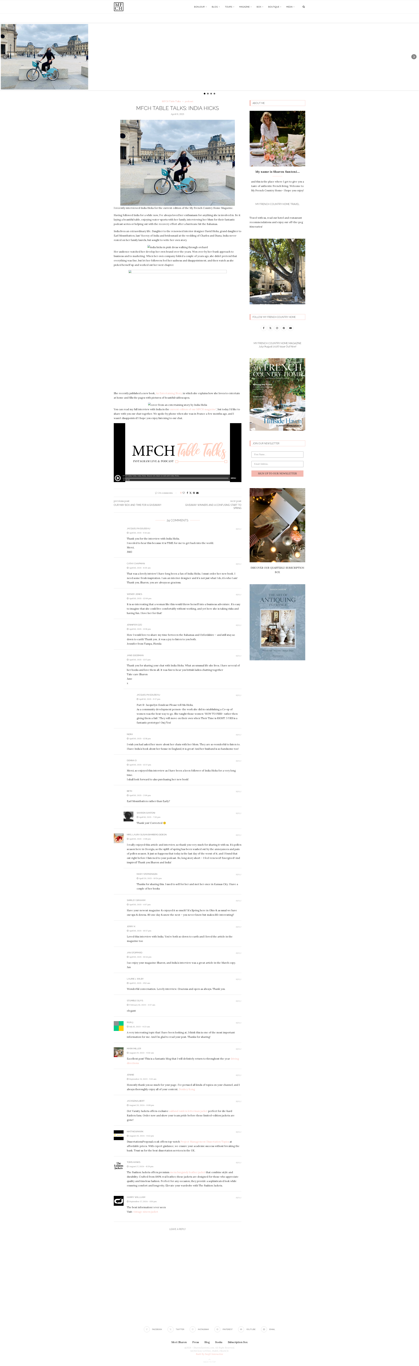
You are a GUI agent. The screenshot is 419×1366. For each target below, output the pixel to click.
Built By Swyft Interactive (209, 1354)
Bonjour (199, 6)
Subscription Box (238, 1342)
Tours (228, 6)
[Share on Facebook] (187, 492)
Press (195, 1342)
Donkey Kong (187, 1089)
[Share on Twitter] (190, 492)
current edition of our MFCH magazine (193, 409)
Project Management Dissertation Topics (205, 1141)
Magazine (244, 6)
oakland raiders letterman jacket (188, 1111)
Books (218, 1342)
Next (414, 56)
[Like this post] (183, 492)
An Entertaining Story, (169, 393)
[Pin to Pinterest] (194, 492)
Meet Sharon (179, 1342)
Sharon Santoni (146, 813)
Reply (238, 529)
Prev (5, 56)
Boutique (273, 6)
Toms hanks (133, 1162)
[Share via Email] (197, 492)
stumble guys (135, 1000)
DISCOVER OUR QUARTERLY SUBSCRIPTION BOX (277, 570)
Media (289, 6)
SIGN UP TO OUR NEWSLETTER (277, 473)
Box (259, 6)
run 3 (130, 1022)
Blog (215, 6)
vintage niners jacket (145, 1211)
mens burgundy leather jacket (187, 1172)
